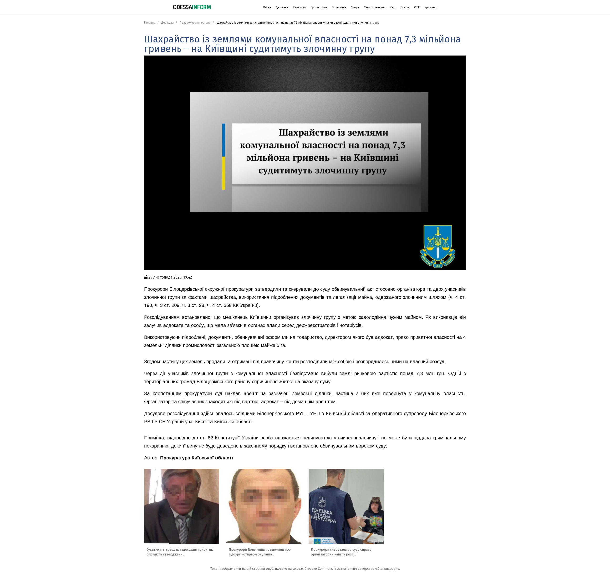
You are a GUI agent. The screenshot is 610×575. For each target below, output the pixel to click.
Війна (267, 7)
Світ (393, 7)
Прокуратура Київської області (196, 457)
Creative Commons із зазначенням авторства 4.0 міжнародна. (352, 569)
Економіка (339, 7)
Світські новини (375, 7)
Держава (282, 7)
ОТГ (417, 7)
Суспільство (318, 7)
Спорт (355, 7)
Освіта (405, 7)
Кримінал (430, 7)
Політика (299, 7)
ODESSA (192, 7)
